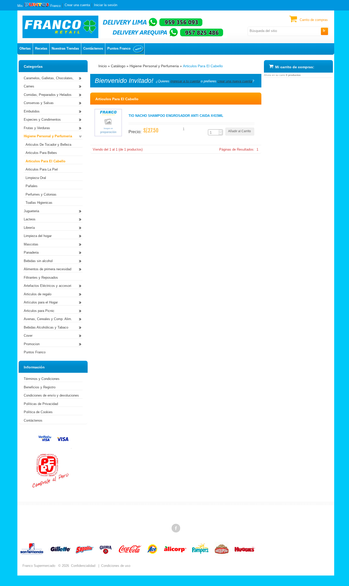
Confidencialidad (83, 566)
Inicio (102, 66)
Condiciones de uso (115, 566)
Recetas (41, 48)
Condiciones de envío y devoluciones (51, 395)
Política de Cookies (38, 412)
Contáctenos (93, 48)
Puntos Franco (119, 48)
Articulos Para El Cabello (203, 66)
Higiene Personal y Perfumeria (154, 66)
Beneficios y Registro (39, 387)
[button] (324, 31)
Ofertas (25, 48)
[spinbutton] (213, 132)
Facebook (176, 528)
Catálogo (118, 66)
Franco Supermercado (38, 566)
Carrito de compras (314, 20)
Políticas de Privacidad (41, 404)
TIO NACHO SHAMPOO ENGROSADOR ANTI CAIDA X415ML (176, 116)
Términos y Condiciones (42, 379)
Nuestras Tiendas (65, 48)
